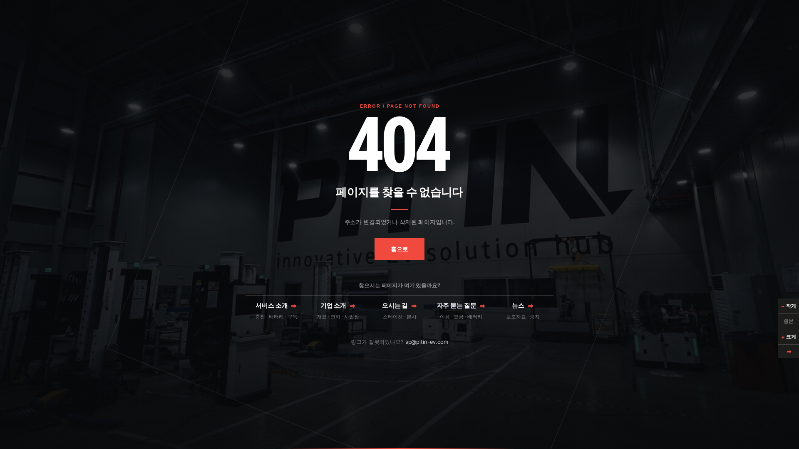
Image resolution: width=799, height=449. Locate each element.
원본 (789, 321)
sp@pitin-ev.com (426, 341)
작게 (788, 306)
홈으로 (399, 248)
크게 (788, 336)
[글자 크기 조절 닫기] (788, 351)
